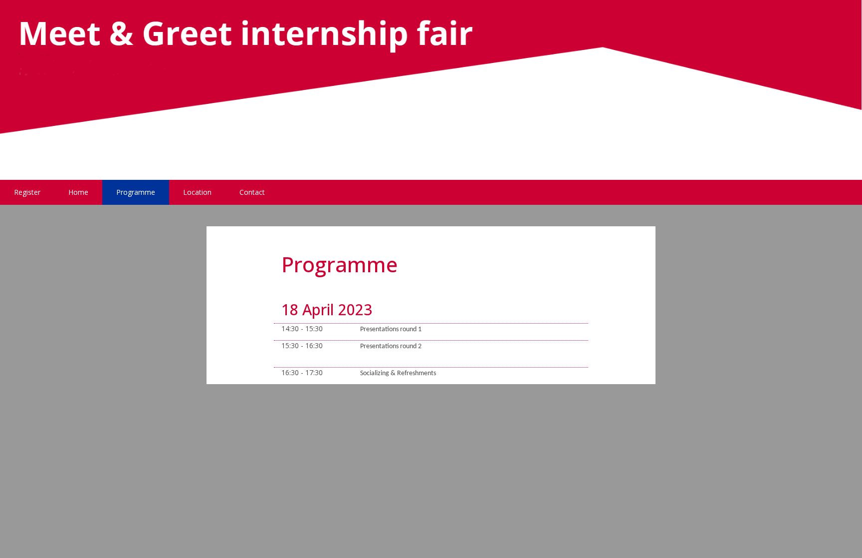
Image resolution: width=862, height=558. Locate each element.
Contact (252, 192)
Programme (135, 192)
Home (78, 192)
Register (27, 192)
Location (197, 192)
